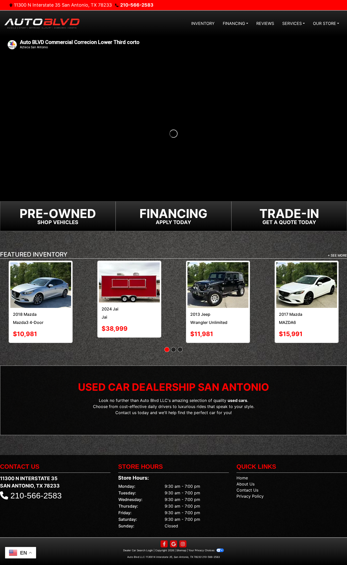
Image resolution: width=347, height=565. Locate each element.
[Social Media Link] (182, 530)
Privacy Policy (250, 482)
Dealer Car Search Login (138, 536)
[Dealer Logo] (42, 23)
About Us (245, 470)
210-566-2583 (136, 5)
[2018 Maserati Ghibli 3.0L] (129, 274)
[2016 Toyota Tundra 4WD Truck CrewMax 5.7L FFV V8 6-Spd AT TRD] (306, 278)
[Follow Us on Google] (173, 530)
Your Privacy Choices (201, 536)
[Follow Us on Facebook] (164, 530)
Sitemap (181, 536)
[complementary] (332, 550)
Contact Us (247, 476)
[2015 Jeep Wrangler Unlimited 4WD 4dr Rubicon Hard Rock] (40, 278)
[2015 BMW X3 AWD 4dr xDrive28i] (218, 273)
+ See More (337, 255)
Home (242, 464)
